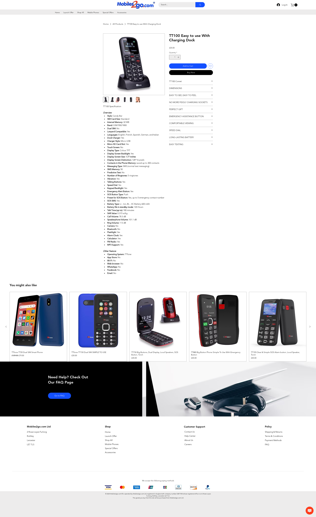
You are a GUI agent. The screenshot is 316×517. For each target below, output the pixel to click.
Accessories (110, 469)
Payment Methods (273, 456)
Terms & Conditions (274, 452)
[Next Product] (309, 343)
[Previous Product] (6, 343)
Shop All (109, 456)
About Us (188, 456)
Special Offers (111, 464)
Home (107, 448)
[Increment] (178, 57)
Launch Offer (111, 452)
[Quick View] (38, 337)
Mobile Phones (111, 460)
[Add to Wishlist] (210, 66)
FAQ (267, 461)
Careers (188, 461)
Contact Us (189, 448)
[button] (294, 4)
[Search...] (200, 4)
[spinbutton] (175, 57)
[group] (158, 343)
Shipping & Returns (273, 448)
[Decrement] (171, 57)
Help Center (190, 452)
